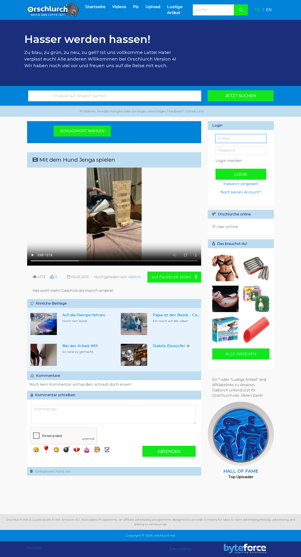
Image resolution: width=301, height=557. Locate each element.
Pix (136, 6)
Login (240, 174)
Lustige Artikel (175, 9)
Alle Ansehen (240, 354)
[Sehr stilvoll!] (226, 299)
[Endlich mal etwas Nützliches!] (255, 329)
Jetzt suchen (240, 95)
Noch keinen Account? (241, 192)
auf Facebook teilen (172, 277)
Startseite (97, 6)
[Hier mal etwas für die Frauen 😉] (226, 268)
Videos (119, 6)
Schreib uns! (194, 111)
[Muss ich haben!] (255, 299)
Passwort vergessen (240, 184)
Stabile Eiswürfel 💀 (171, 346)
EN (269, 9)
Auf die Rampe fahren (83, 315)
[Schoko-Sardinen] (255, 268)
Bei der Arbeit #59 (80, 346)
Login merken (229, 161)
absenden (169, 451)
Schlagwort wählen (82, 131)
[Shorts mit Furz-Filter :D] (226, 329)
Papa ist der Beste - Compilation (184, 315)
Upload (152, 6)
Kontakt (34, 548)
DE (257, 9)
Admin (135, 277)
